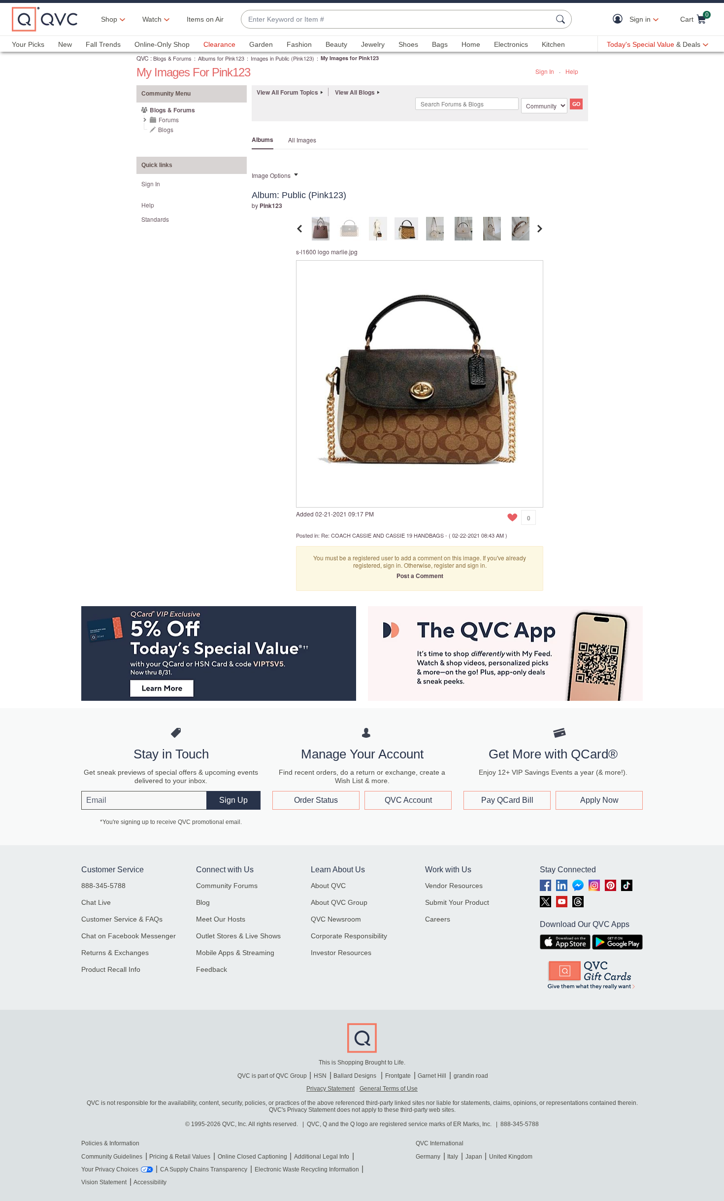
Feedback (211, 969)
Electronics (511, 44)
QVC (142, 58)
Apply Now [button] (599, 800)
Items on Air (205, 19)
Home (470, 44)
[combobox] (396, 19)
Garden (261, 44)
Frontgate (398, 1075)
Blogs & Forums (172, 58)
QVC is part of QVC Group (272, 1075)
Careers (437, 919)
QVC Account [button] (408, 800)
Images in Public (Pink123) (282, 58)
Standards (155, 219)
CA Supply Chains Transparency (203, 1169)
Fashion (299, 44)
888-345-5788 (103, 886)
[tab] (320, 227)
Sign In (544, 71)
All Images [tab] (302, 140)
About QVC (328, 886)
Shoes (408, 44)
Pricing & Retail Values (179, 1156)
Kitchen (553, 44)
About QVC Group (339, 902)
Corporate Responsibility (349, 936)
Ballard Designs (355, 1075)
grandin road (471, 1075)
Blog (203, 902)
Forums (169, 119)
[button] (620, 19)
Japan (473, 1156)
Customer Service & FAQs (122, 919)
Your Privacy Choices (109, 1169)
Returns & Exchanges (115, 953)
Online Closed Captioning (252, 1156)
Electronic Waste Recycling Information (307, 1169)
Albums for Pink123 (221, 58)
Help (571, 71)
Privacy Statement (330, 1088)
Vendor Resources (454, 886)
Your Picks (28, 44)
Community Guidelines (111, 1156)
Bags (440, 44)
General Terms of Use (389, 1088)
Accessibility (149, 1182)
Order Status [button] (316, 800)
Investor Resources (341, 953)
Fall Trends (103, 44)
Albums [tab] (262, 139)
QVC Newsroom (336, 919)
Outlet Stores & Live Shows (238, 936)
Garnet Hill (432, 1075)
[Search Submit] (562, 19)
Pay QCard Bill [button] (507, 800)
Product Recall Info (110, 969)
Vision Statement (104, 1182)
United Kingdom (510, 1156)
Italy (452, 1156)
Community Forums (227, 886)
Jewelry (373, 44)
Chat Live (96, 902)
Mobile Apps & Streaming (235, 953)
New (65, 44)
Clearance (219, 44)
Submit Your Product (457, 902)
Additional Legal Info (321, 1156)
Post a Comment (419, 575)
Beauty (336, 44)
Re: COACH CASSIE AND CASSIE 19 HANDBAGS (382, 535)
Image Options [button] (271, 175)
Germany (428, 1156)
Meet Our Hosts (220, 919)
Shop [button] (109, 19)
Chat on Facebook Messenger (128, 936)
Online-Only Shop (162, 44)
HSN (320, 1075)
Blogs (165, 129)
